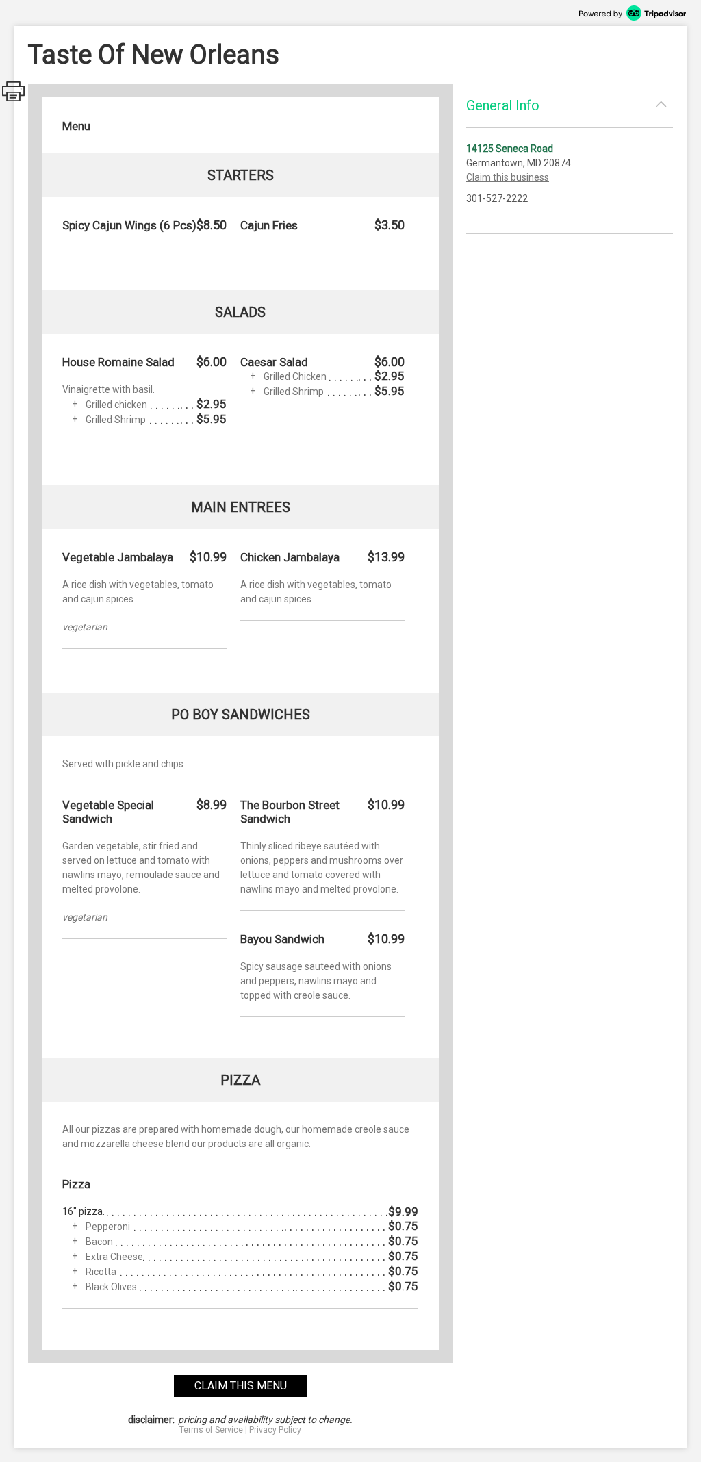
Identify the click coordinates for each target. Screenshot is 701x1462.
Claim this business (507, 177)
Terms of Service (211, 1430)
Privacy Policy (275, 1430)
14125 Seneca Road (509, 148)
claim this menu (240, 1385)
